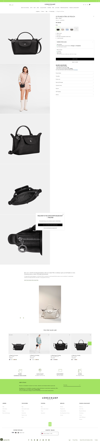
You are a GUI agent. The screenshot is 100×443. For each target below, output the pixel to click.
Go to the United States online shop (50, 224)
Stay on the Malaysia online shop (50, 228)
